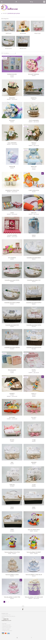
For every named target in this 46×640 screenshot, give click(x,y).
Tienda (4, 13)
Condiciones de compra (6, 626)
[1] (42, 173)
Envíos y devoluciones (6, 627)
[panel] (17, 637)
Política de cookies (6, 629)
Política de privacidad (6, 625)
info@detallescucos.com (6, 620)
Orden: (5, 53)
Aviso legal (4, 623)
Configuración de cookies (7, 630)
